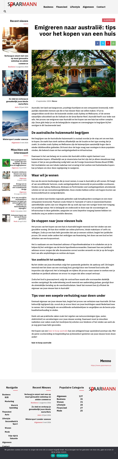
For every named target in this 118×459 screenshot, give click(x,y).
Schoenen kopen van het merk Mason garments (18, 217)
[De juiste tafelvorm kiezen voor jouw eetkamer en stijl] (6, 175)
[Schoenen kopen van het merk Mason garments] (6, 218)
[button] (4, 11)
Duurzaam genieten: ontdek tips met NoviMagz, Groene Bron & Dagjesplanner (18, 162)
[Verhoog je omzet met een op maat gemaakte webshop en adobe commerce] (15, 40)
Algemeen (16, 143)
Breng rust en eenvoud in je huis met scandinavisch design (19, 186)
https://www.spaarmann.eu (101, 365)
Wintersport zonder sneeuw (15, 139)
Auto (17, 107)
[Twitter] (102, 43)
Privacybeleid (62, 455)
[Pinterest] (108, 43)
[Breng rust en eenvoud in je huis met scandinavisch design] (6, 187)
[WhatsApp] (113, 43)
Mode (13, 211)
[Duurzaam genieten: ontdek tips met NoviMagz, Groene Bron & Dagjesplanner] (6, 163)
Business (11, 67)
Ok (53, 455)
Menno (54, 101)
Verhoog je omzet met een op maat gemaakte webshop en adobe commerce (16, 60)
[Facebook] (97, 43)
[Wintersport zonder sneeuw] (15, 124)
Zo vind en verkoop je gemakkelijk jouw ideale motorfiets (17, 102)
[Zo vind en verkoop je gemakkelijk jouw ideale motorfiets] (15, 83)
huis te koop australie (58, 331)
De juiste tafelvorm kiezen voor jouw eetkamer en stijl (19, 174)
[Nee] (115, 453)
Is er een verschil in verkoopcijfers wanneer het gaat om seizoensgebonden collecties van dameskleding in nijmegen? (18, 203)
